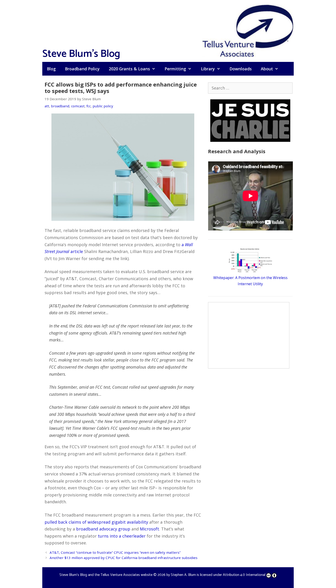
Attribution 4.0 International (244, 575)
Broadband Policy (82, 68)
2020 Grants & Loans (129, 68)
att (47, 106)
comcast (78, 106)
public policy (103, 106)
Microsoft (149, 529)
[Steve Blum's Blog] (248, 30)
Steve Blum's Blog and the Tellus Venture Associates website (105, 575)
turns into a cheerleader (122, 536)
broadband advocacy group (103, 529)
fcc (88, 106)
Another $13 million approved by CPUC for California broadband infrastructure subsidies (123, 557)
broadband (60, 106)
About (267, 68)
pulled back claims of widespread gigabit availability (96, 522)
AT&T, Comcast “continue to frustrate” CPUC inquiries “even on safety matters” (115, 552)
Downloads (240, 68)
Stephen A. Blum (183, 575)
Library (208, 68)
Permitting (175, 68)
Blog (51, 68)
